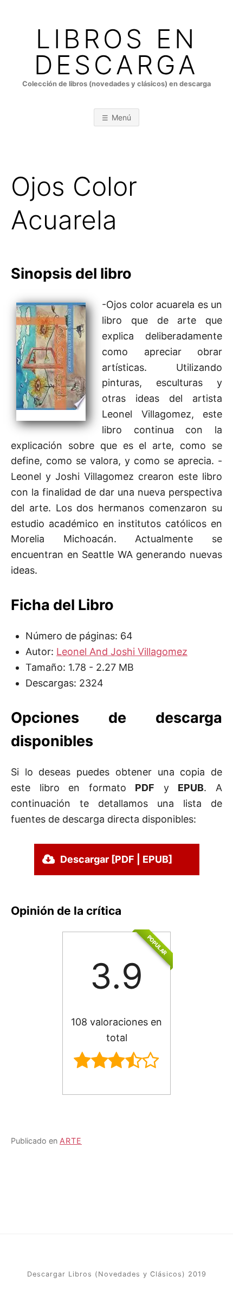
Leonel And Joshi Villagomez (121, 651)
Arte (71, 1140)
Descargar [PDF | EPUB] (116, 859)
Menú (121, 117)
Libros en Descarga (116, 52)
